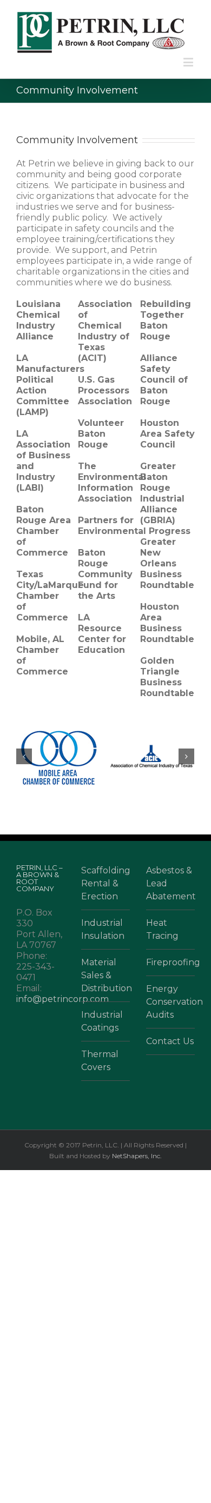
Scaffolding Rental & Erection (105, 883)
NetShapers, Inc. (137, 1156)
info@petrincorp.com (62, 999)
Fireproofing (170, 962)
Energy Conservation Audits (170, 1002)
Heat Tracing (162, 929)
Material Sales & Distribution (105, 975)
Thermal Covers (99, 1060)
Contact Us (170, 1041)
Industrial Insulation (102, 929)
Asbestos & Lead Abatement (170, 883)
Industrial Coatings (102, 1021)
